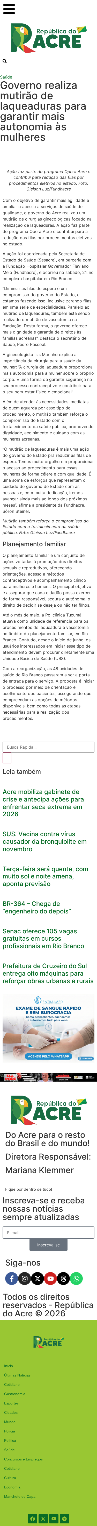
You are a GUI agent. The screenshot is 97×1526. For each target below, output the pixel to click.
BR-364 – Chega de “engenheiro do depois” (37, 907)
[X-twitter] (37, 1278)
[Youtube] (50, 1278)
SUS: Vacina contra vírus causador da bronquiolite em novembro (45, 841)
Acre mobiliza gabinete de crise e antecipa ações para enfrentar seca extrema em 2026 (43, 803)
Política (10, 1440)
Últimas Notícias (17, 1375)
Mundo (10, 1422)
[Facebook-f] (11, 1278)
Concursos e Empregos (23, 1459)
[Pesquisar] (7, 758)
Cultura (10, 1478)
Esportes (11, 1403)
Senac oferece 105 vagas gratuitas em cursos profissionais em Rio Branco (43, 938)
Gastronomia (14, 1394)
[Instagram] (24, 1278)
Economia (12, 1487)
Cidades (11, 1412)
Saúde (6, 77)
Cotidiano (12, 1384)
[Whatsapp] (76, 1278)
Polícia (9, 1431)
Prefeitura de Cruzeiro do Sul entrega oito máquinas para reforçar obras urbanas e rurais (48, 973)
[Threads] (63, 1278)
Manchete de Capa (19, 1496)
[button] (5, 61)
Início (8, 1366)
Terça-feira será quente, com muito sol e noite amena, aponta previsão (45, 876)
